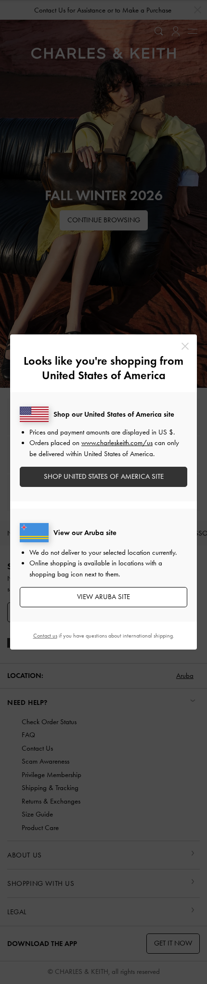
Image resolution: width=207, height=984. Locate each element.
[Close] (185, 346)
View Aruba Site (103, 596)
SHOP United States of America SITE (104, 476)
